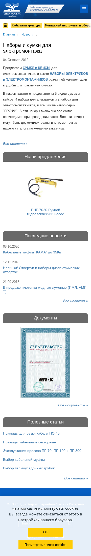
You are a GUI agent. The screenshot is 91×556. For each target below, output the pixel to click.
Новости (27, 34)
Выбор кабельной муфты (24, 459)
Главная (9, 34)
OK (45, 532)
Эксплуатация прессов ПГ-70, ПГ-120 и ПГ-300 (42, 451)
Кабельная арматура (26, 25)
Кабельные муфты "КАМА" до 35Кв (32, 252)
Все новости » (15, 144)
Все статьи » (76, 478)
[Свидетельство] (45, 362)
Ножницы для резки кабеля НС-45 (31, 433)
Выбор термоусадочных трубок (29, 468)
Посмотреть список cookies (45, 545)
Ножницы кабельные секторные (29, 442)
